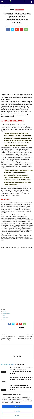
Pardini (4, 315)
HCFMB (4, 311)
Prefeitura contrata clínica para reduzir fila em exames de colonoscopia (25, 338)
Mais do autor (21, 364)
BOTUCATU (3, 371)
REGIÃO (12, 9)
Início (2, 6)
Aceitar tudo (17, 406)
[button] (31, 2)
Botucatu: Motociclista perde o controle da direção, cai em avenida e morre (21, 387)
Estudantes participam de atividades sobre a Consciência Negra (8, 338)
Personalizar (17, 411)
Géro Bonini (10, 26)
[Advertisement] (17, 76)
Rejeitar (17, 415)
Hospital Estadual (6, 313)
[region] (17, 405)
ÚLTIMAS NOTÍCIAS (19, 9)
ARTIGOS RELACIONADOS (8, 364)
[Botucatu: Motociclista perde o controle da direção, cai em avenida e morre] (5, 387)
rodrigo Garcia (5, 317)
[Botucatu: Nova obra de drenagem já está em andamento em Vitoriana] (5, 379)
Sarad (4, 319)
